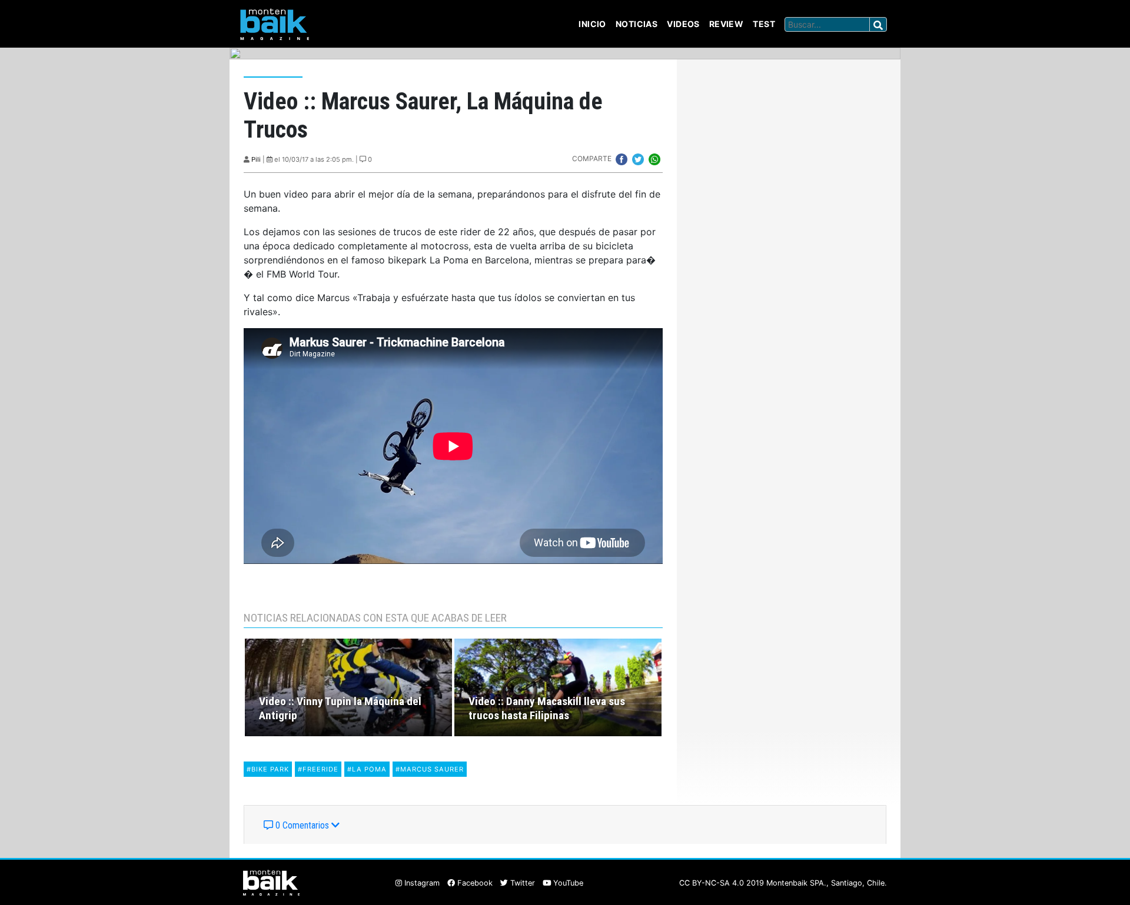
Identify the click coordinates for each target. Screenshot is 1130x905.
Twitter (521, 883)
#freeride (318, 769)
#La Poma (367, 769)
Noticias (636, 24)
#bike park (268, 769)
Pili (256, 159)
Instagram (421, 883)
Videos (683, 24)
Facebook (474, 883)
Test (764, 24)
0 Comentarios (302, 825)
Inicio (592, 24)
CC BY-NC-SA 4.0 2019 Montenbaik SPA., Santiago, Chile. (783, 883)
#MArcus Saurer (430, 769)
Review (726, 24)
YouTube (567, 883)
